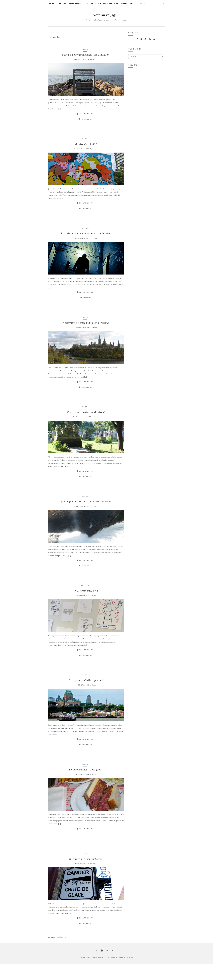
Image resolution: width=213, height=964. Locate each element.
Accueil (51, 4)
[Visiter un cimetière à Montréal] (86, 437)
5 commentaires (86, 834)
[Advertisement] (137, 103)
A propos (62, 4)
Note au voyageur (106, 15)
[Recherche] (163, 3)
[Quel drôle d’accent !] (86, 615)
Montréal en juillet (86, 144)
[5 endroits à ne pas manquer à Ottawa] (86, 347)
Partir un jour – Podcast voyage (102, 4)
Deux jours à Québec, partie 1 (85, 680)
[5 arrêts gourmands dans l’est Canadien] (86, 79)
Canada (85, 49)
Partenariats (127, 4)
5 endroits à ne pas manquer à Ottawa (86, 322)
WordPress (129, 957)
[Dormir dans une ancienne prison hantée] (86, 258)
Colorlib (114, 957)
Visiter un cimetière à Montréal (86, 412)
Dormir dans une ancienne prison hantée (85, 233)
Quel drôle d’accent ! (86, 591)
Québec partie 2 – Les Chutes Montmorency (86, 501)
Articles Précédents (57, 937)
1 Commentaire (85, 298)
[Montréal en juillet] (86, 169)
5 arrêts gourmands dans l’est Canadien (85, 54)
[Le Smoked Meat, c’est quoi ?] (86, 794)
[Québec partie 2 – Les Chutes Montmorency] (86, 526)
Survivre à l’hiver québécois (85, 859)
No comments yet (85, 119)
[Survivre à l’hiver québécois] (86, 883)
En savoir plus (86, 114)
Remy (94, 59)
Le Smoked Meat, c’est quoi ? (86, 769)
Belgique (85, 585)
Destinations (75, 4)
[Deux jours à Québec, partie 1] (86, 705)
